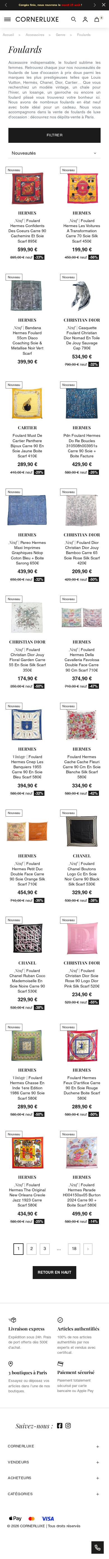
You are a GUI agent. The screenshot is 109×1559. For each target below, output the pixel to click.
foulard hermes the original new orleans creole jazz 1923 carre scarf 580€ (27, 1195)
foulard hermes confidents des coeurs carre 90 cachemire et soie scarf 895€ (27, 230)
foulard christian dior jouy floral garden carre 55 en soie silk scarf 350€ (27, 659)
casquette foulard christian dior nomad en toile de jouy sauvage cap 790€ (82, 338)
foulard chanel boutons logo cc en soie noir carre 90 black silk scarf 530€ (82, 873)
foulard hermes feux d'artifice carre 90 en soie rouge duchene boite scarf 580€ (81, 1088)
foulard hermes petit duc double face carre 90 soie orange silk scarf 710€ (27, 873)
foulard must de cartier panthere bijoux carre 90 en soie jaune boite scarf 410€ (27, 445)
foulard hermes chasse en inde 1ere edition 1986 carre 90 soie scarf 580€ (27, 1088)
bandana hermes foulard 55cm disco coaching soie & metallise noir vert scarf (27, 341)
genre (60, 35)
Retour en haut (54, 1272)
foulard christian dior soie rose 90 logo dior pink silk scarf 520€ (81, 978)
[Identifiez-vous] (85, 19)
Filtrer (55, 135)
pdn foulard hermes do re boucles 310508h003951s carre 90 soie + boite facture (81, 445)
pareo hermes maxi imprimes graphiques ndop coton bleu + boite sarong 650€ (27, 552)
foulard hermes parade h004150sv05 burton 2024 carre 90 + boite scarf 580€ (82, 1195)
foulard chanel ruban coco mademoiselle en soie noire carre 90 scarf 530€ (27, 980)
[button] (73, 19)
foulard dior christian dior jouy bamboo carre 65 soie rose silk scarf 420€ (82, 552)
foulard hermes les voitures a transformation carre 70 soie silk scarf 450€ (81, 230)
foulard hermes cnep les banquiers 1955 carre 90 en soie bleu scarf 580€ (27, 767)
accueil (8, 35)
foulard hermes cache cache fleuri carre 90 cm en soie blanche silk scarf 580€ (82, 767)
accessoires (35, 35)
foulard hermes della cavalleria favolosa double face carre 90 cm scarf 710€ (82, 659)
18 (74, 1248)
